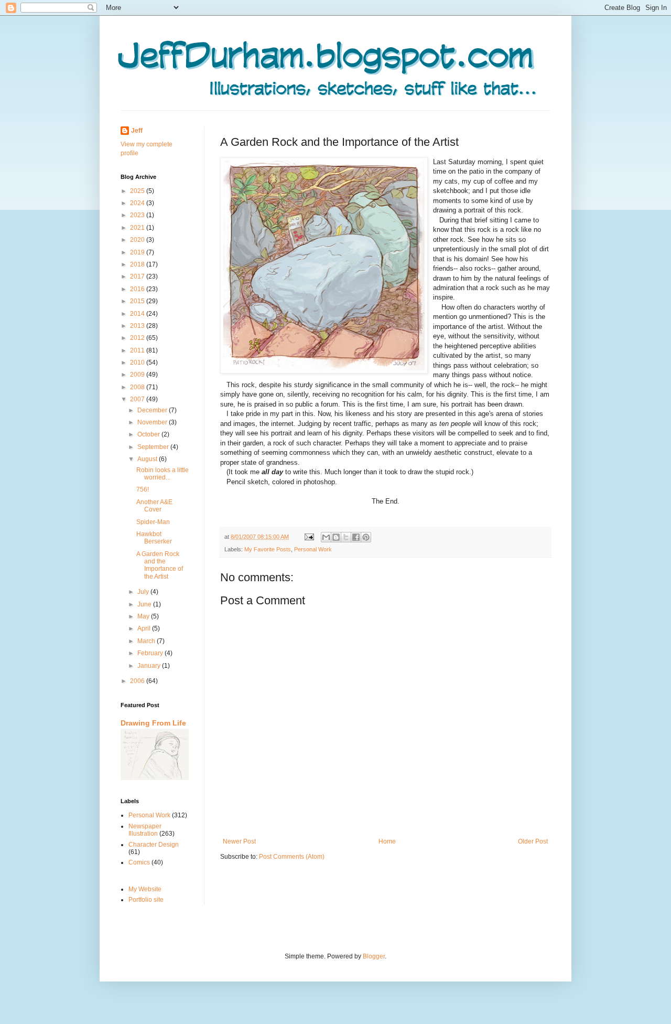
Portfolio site (146, 899)
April (144, 628)
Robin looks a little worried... (162, 473)
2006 (138, 681)
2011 (138, 350)
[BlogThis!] (336, 537)
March (147, 641)
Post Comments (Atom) (291, 856)
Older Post (533, 841)
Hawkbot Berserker (154, 537)
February (151, 653)
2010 (138, 362)
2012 (138, 338)
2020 (138, 239)
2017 (138, 276)
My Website (144, 889)
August (148, 459)
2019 (138, 252)
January (149, 665)
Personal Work (313, 549)
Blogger (374, 956)
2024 (138, 203)
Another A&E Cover (154, 505)
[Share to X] (346, 537)
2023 (138, 215)
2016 (138, 289)
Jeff (137, 130)
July (143, 591)
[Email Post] (309, 537)
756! (142, 489)
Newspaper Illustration (144, 830)
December (153, 410)
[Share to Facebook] (356, 537)
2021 (138, 227)
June (145, 604)
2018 (138, 264)
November (153, 422)
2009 (138, 374)
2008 (138, 387)
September (153, 447)
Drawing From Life (153, 723)
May (144, 616)
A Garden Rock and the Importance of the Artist (159, 565)
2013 (138, 325)
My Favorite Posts (267, 549)
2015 (138, 301)
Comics (139, 862)
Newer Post (239, 841)
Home (387, 841)
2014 (138, 313)
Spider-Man (153, 522)
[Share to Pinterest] (366, 537)
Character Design (153, 844)
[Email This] (326, 537)
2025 (138, 191)
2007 (138, 399)
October (149, 434)
